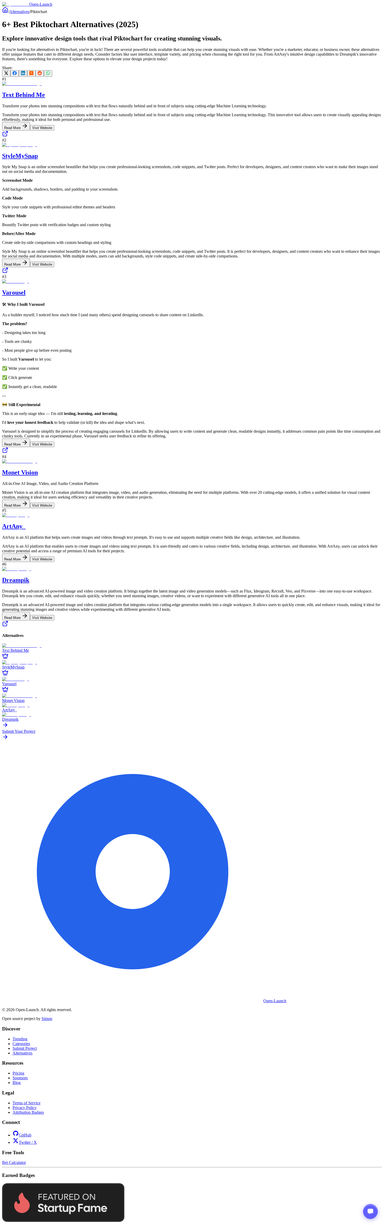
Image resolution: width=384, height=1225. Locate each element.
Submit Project (25, 1048)
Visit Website (42, 128)
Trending (20, 1039)
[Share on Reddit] (40, 73)
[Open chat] (370, 1211)
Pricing (18, 1073)
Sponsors (20, 1078)
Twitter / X (28, 1142)
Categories (21, 1043)
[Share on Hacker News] (31, 73)
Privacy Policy (25, 1107)
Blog (17, 1082)
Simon (47, 1018)
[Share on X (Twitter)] (6, 73)
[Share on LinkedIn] (23, 73)
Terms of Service (26, 1103)
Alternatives (19, 11)
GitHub (25, 1135)
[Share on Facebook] (14, 73)
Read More (13, 128)
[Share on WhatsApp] (48, 73)
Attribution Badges (28, 1112)
